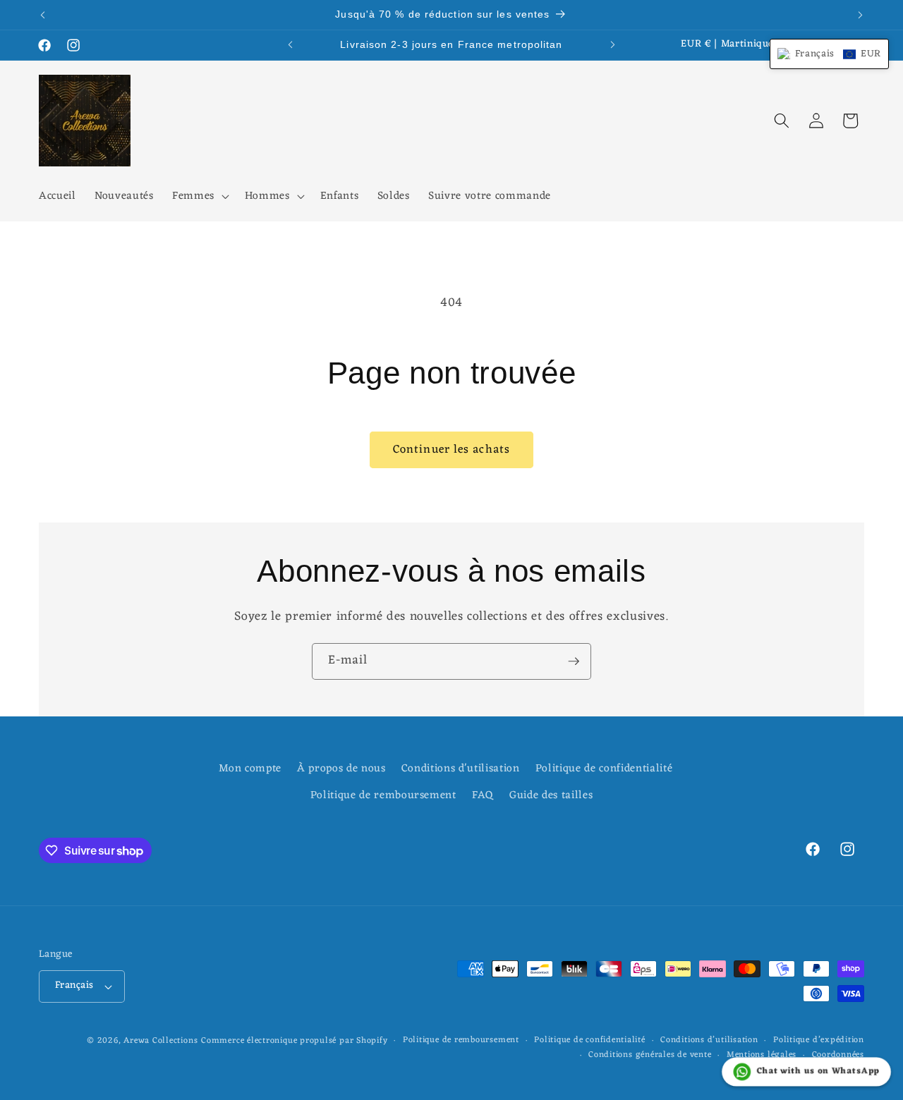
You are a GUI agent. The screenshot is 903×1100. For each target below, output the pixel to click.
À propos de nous (341, 768)
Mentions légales (761, 1056)
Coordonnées (838, 1056)
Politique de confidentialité (603, 768)
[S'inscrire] (573, 661)
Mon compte (250, 768)
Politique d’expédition (818, 1041)
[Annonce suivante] (860, 15)
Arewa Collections (160, 1041)
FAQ (483, 795)
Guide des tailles (551, 795)
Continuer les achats (451, 449)
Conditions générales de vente (649, 1056)
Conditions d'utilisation (460, 768)
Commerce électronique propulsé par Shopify (294, 1041)
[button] (199, 197)
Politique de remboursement (383, 795)
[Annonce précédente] (43, 15)
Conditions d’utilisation (709, 1041)
